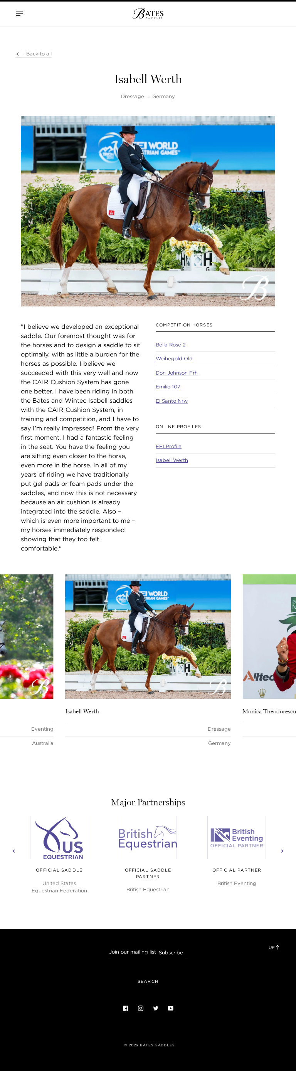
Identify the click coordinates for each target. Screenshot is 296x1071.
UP (272, 947)
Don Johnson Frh (177, 373)
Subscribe (171, 952)
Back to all (39, 53)
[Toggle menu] (19, 13)
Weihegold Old (174, 358)
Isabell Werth (172, 460)
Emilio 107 (168, 386)
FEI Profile (169, 446)
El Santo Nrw (172, 401)
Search (148, 981)
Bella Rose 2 (171, 344)
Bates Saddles (157, 1045)
